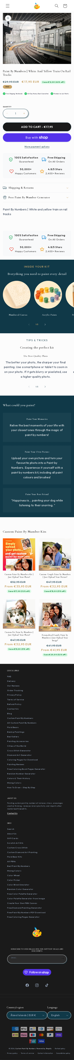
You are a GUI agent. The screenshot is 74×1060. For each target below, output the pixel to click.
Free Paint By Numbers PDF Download (26, 912)
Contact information (45, 1053)
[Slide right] (45, 324)
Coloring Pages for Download (22, 759)
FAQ (9, 676)
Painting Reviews (15, 764)
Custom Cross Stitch (17, 847)
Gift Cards (12, 838)
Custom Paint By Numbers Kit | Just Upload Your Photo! (19, 575)
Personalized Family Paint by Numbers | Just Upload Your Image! (55, 638)
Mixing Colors (14, 783)
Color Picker (13, 880)
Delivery (11, 681)
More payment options (37, 146)
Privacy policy (12, 1053)
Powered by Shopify (44, 1048)
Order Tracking (15, 690)
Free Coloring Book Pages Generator (26, 769)
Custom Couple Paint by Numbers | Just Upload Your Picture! (55, 575)
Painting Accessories (18, 741)
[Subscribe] (63, 959)
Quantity (7, 107)
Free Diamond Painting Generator (24, 908)
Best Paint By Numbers (18, 866)
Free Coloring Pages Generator (23, 917)
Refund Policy (14, 704)
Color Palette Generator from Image (26, 898)
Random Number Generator (21, 773)
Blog (9, 713)
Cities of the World (16, 746)
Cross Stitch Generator (19, 750)
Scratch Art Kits (15, 843)
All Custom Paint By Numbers (21, 723)
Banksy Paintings (15, 732)
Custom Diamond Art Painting (22, 852)
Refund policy (60, 1048)
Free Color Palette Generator (22, 894)
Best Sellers (13, 736)
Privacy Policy (14, 695)
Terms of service (27, 1053)
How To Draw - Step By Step (21, 787)
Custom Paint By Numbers (20, 718)
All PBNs (11, 861)
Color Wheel (13, 875)
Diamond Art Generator (19, 755)
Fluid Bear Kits (14, 856)
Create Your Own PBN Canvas (22, 903)
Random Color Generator (20, 889)
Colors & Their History (18, 778)
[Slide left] (29, 324)
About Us (12, 833)
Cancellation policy (63, 1053)
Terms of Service (15, 699)
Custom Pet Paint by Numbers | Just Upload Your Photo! (19, 633)
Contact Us (12, 709)
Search (10, 829)
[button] (7, 6)
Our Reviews (13, 685)
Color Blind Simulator (18, 884)
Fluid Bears (13, 727)
